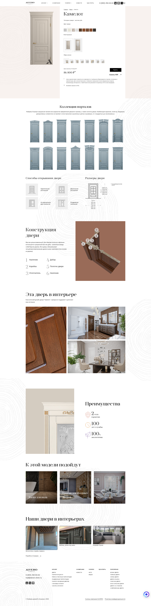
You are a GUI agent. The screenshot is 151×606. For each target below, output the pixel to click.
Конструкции (68, 34)
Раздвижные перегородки (60, 579)
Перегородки (104, 497)
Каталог (44, 3)
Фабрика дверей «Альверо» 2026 (38, 599)
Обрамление (67, 55)
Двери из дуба (114, 579)
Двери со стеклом (116, 585)
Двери (54, 572)
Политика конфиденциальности (115, 599)
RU (124, 3)
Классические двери (117, 583)
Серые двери (114, 577)
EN (122, 3)
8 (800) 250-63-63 (106, 3)
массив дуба (78, 20)
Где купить (90, 3)
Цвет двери (67, 24)
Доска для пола (37, 497)
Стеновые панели (58, 583)
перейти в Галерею (32, 556)
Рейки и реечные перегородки (62, 577)
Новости (79, 3)
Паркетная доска (57, 574)
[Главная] (31, 3)
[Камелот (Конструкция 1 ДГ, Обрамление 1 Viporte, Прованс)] (41, 37)
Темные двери (114, 574)
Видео (91, 574)
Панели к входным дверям (60, 581)
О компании (56, 3)
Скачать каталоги (57, 585)
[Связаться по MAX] (146, 594)
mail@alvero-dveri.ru (34, 578)
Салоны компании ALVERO (94, 599)
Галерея (68, 3)
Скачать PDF (113, 74)
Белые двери (114, 572)
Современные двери (117, 588)
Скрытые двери (115, 581)
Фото (90, 572)
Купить (115, 70)
